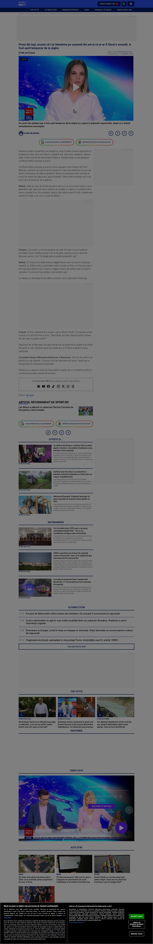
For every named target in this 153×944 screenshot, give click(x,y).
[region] (76, 923)
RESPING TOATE (137, 934)
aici (55, 931)
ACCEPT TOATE (136, 916)
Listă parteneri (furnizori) (77, 922)
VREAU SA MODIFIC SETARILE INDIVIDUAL (136, 924)
